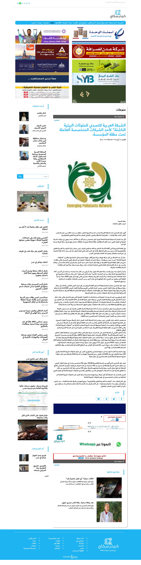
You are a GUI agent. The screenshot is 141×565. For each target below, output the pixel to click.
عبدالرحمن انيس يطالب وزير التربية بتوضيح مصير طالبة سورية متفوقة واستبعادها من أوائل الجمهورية (34, 300)
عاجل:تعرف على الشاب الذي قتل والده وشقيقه (35, 416)
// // (89, 427)
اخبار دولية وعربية (102, 23)
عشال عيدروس (41, 145)
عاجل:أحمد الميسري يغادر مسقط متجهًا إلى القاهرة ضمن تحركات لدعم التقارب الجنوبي (33, 286)
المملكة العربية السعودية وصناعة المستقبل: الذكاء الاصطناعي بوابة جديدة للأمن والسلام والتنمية (39, 157)
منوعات (33, 545)
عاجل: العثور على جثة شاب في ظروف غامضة (33, 252)
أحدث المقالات (38, 106)
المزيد (34, 23)
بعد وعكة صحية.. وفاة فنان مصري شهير (78, 502)
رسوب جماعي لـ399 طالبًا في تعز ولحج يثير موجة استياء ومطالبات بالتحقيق (35, 324)
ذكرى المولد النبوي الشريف (40, 127)
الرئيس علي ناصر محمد (39, 130)
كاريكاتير (57, 548)
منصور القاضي (41, 166)
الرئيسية (120, 23)
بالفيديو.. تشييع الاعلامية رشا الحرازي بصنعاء (40, 468)
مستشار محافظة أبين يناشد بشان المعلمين (39, 141)
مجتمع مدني (83, 23)
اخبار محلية (113, 23)
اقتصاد (75, 23)
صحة (70, 23)
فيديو (82, 548)
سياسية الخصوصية (30, 548)
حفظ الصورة (122, 221)
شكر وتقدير (41, 113)
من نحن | (123, 2)
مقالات (52, 23)
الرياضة (65, 23)
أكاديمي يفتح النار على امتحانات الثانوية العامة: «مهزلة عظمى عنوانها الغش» (33, 240)
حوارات (39, 23)
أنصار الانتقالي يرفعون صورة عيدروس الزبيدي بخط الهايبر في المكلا (33, 312)
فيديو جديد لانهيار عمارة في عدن (39, 456)
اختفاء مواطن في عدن (39, 262)
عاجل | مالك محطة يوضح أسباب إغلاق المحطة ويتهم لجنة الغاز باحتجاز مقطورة (35, 273)
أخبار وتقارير (91, 23)
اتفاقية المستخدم (78, 550)
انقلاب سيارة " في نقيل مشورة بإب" (80, 478)
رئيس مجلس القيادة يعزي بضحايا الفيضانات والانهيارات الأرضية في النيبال (34, 337)
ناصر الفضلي (42, 115)
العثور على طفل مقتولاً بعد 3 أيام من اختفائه (33, 228)
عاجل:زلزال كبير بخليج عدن (37, 359)
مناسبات (46, 23)
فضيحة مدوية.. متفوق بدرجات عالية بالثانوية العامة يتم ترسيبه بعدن (34, 387)
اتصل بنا (108, 2)
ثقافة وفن (58, 23)
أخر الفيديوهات (38, 448)
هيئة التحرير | (115, 2)
